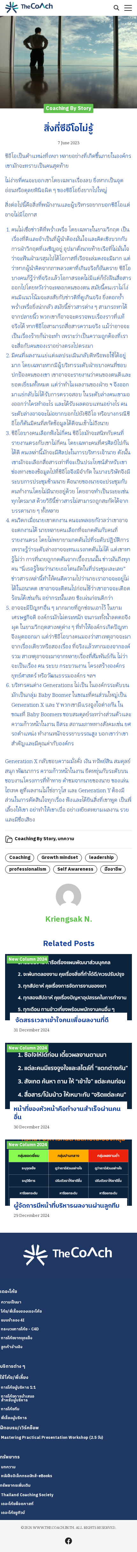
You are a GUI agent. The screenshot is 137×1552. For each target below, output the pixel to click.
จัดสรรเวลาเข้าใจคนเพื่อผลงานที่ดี (61, 1020)
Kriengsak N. (68, 919)
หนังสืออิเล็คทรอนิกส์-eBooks (26, 1476)
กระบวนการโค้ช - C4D (20, 1329)
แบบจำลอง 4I (13, 1320)
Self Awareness (75, 869)
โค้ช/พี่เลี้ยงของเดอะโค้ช (21, 1311)
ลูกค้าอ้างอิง (11, 1347)
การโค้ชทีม (10, 1409)
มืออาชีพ (113, 869)
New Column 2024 (28, 959)
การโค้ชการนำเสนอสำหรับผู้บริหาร (17, 1398)
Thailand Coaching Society (27, 1495)
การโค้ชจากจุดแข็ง (16, 1338)
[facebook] (68, 1541)
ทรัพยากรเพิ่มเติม (15, 1486)
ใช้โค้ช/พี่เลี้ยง (14, 1377)
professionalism (27, 869)
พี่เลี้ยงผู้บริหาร (14, 1418)
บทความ (66, 839)
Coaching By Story (68, 108)
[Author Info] (68, 908)
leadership (101, 857)
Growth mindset (59, 857)
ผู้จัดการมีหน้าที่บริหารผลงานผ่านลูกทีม (66, 1206)
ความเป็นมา (11, 1302)
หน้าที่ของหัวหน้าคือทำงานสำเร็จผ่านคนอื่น (67, 1113)
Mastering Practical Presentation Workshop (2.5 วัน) (52, 1438)
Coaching (19, 857)
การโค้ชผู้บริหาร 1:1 (18, 1388)
